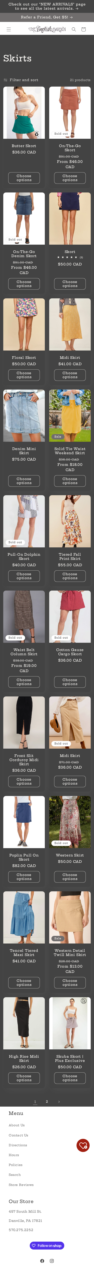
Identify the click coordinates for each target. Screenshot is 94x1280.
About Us (17, 1125)
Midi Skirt (70, 357)
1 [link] (35, 1102)
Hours (14, 1155)
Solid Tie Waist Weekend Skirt (70, 451)
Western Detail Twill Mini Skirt (70, 953)
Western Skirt (70, 855)
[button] (9, 29)
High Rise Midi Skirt (24, 1058)
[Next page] (59, 1102)
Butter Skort (24, 146)
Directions (18, 1145)
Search (15, 1175)
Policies (16, 1165)
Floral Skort (24, 357)
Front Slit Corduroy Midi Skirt (23, 760)
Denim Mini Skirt (24, 451)
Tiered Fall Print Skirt (70, 556)
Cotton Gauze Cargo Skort (70, 652)
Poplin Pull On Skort (24, 857)
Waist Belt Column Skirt (23, 652)
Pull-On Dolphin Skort (24, 556)
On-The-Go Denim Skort (24, 253)
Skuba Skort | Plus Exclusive (70, 1058)
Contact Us (18, 1135)
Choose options (24, 178)
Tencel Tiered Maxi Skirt (24, 953)
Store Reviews (21, 1185)
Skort (70, 251)
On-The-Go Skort (70, 148)
